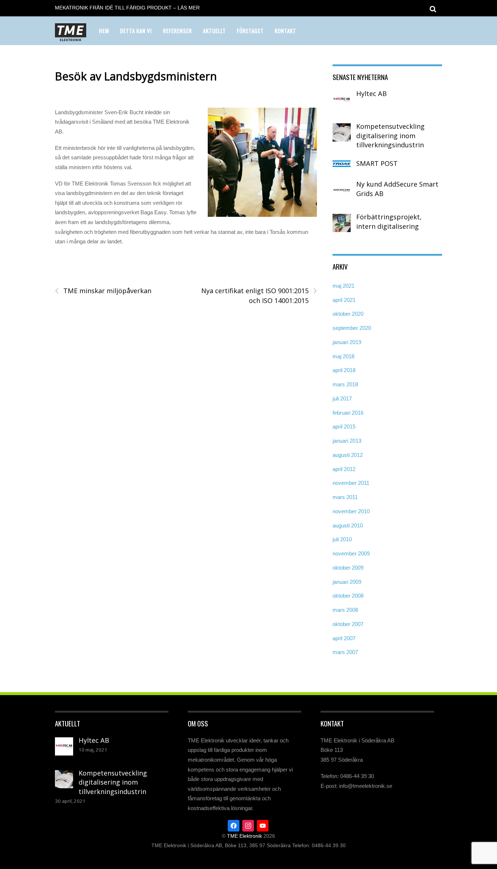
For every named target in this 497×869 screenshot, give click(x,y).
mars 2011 (345, 497)
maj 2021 (343, 286)
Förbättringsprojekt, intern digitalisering (389, 221)
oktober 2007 (348, 624)
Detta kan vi (136, 31)
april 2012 (344, 469)
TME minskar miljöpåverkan (103, 291)
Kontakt (285, 31)
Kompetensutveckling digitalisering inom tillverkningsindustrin (390, 135)
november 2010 (351, 511)
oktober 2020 (348, 314)
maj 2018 (343, 356)
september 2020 (352, 328)
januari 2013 (347, 441)
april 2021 (344, 300)
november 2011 (351, 483)
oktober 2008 (348, 596)
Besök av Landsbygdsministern (136, 76)
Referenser (177, 31)
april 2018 (344, 370)
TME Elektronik (244, 836)
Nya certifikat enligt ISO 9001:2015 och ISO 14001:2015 (259, 295)
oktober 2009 (348, 568)
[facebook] (233, 825)
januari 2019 (347, 342)
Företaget (250, 31)
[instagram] (248, 825)
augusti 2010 (348, 525)
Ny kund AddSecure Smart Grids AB (397, 189)
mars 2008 (345, 610)
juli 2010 (342, 539)
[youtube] (263, 825)
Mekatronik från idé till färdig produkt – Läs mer (127, 8)
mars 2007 (345, 652)
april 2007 (344, 638)
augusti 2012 (348, 455)
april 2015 (344, 426)
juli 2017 (342, 398)
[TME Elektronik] (70, 36)
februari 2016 (348, 413)
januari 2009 (347, 582)
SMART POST (377, 163)
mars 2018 (345, 384)
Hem (104, 31)
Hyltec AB (371, 93)
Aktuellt (214, 31)
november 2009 (351, 553)
